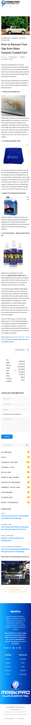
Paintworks (15, 492)
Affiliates (23, 670)
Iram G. (5, 57)
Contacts (8, 670)
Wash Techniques (15, 502)
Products (8, 667)
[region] (15, 573)
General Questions (15, 487)
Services (8, 663)
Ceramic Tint (15, 467)
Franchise (23, 659)
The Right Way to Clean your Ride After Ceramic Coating (8, 370)
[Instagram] (16, 648)
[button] (3, 570)
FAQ (8, 674)
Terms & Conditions (9, 718)
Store (23, 663)
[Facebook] (19, 648)
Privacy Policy (21, 718)
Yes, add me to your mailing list (11, 414)
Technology (15, 497)
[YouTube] (13, 648)
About (8, 659)
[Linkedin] (5, 648)
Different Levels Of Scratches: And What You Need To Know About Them (21, 370)
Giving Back (23, 674)
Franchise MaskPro (15, 482)
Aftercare (5, 38)
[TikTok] (11, 648)
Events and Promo (15, 477)
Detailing (5, 40)
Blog (15, 457)
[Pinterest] (7, 648)
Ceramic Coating (18, 38)
